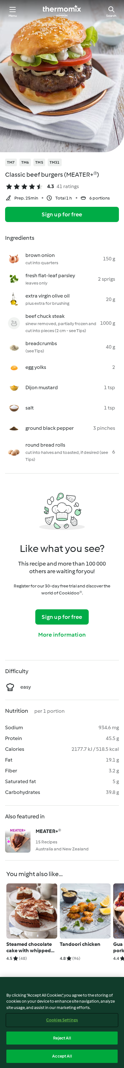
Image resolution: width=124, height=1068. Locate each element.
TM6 (25, 162)
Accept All (62, 1056)
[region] (62, 1022)
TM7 (11, 162)
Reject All (62, 1038)
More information (62, 634)
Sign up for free (62, 214)
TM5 (39, 162)
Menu (13, 16)
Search (111, 16)
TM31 (55, 162)
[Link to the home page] (62, 11)
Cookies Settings (62, 1020)
